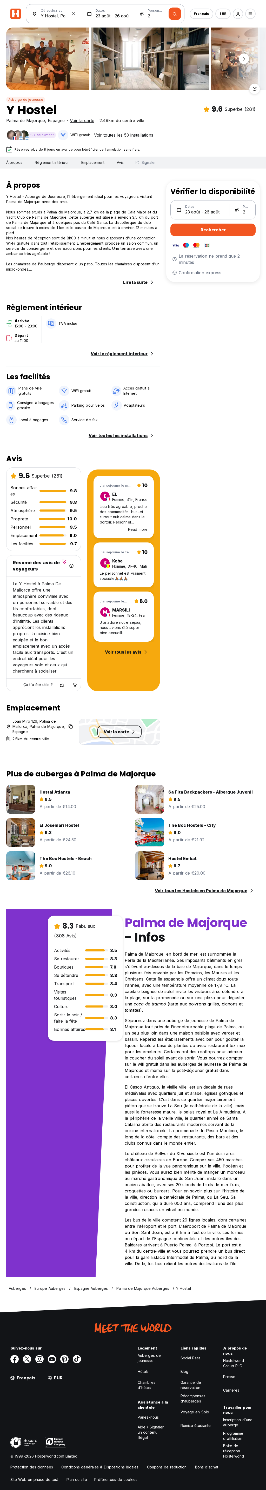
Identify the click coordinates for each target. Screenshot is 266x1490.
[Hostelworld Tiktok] (77, 1359)
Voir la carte (82, 120)
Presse (229, 1376)
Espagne (56, 120)
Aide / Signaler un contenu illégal (151, 1432)
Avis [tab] (120, 162)
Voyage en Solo (195, 1412)
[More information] (71, 566)
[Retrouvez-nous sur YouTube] (52, 1359)
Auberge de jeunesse (25, 100)
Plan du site (76, 1479)
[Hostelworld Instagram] (39, 1359)
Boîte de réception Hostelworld (233, 1451)
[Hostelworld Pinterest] (64, 1359)
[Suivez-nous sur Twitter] (27, 1359)
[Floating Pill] (244, 58)
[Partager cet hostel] (254, 89)
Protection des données (31, 1467)
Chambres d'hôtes (146, 1385)
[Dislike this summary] (74, 685)
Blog (184, 1371)
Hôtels (143, 1371)
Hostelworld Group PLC (233, 1363)
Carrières (231, 1390)
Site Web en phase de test (34, 1479)
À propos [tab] (14, 162)
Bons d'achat (206, 1467)
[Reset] (73, 14)
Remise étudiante (196, 1425)
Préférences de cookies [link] (115, 1479)
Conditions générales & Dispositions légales (99, 1467)
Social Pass (191, 1358)
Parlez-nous (148, 1417)
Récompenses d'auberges (193, 1398)
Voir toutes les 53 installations (123, 135)
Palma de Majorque (25, 120)
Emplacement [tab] (92, 162)
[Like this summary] (62, 685)
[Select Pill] (238, 14)
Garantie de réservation (191, 1385)
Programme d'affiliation (233, 1436)
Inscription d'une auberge (237, 1422)
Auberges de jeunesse (149, 1358)
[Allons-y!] (175, 14)
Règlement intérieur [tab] (52, 162)
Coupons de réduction (167, 1467)
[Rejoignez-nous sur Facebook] (14, 1359)
